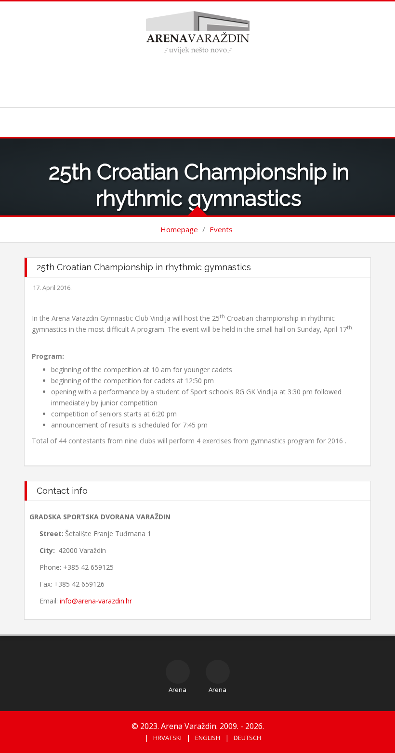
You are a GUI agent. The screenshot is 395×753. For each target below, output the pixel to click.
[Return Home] (198, 32)
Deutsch (247, 737)
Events (221, 229)
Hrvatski (167, 737)
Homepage (179, 229)
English (207, 737)
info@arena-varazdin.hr (96, 600)
